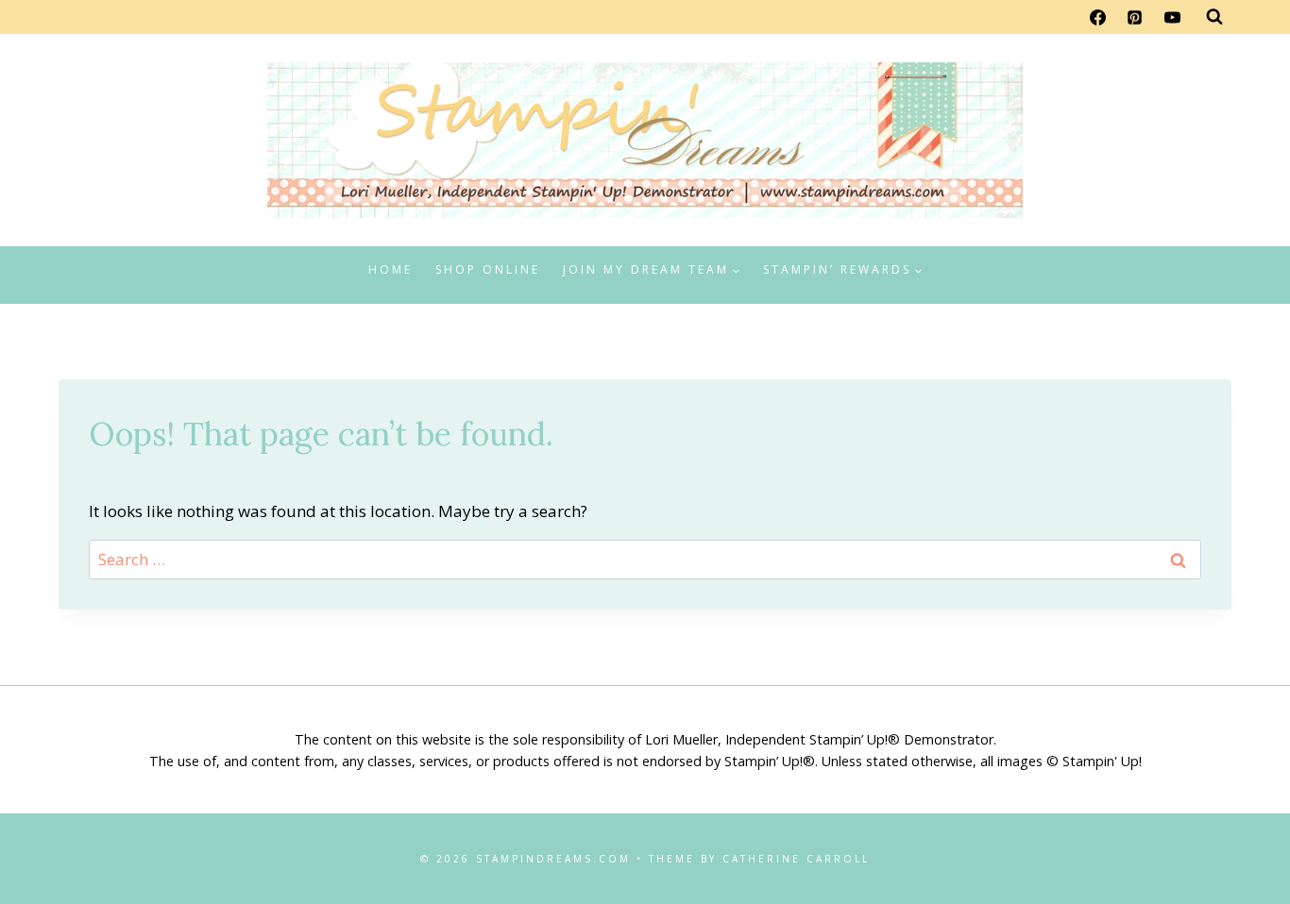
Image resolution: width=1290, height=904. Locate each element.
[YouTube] (1172, 17)
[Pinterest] (1135, 17)
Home (390, 269)
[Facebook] (1098, 17)
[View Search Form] (1214, 17)
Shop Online (487, 269)
